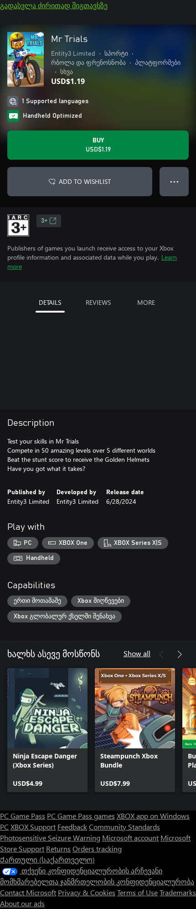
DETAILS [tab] (50, 302)
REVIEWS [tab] (98, 302)
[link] (47, 730)
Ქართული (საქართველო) (47, 859)
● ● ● (174, 181)
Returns (58, 848)
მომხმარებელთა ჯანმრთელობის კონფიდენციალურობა (97, 881)
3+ (44, 221)
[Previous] (161, 654)
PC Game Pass (22, 815)
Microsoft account (130, 837)
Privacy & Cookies (86, 892)
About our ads (22, 903)
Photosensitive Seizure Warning (50, 837)
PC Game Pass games (81, 815)
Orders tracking (97, 848)
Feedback (72, 826)
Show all (137, 653)
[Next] (179, 654)
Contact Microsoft (28, 892)
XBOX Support (33, 826)
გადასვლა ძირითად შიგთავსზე (54, 5)
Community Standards (124, 826)
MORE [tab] (146, 302)
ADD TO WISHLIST (85, 181)
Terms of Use (137, 892)
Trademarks (178, 892)
